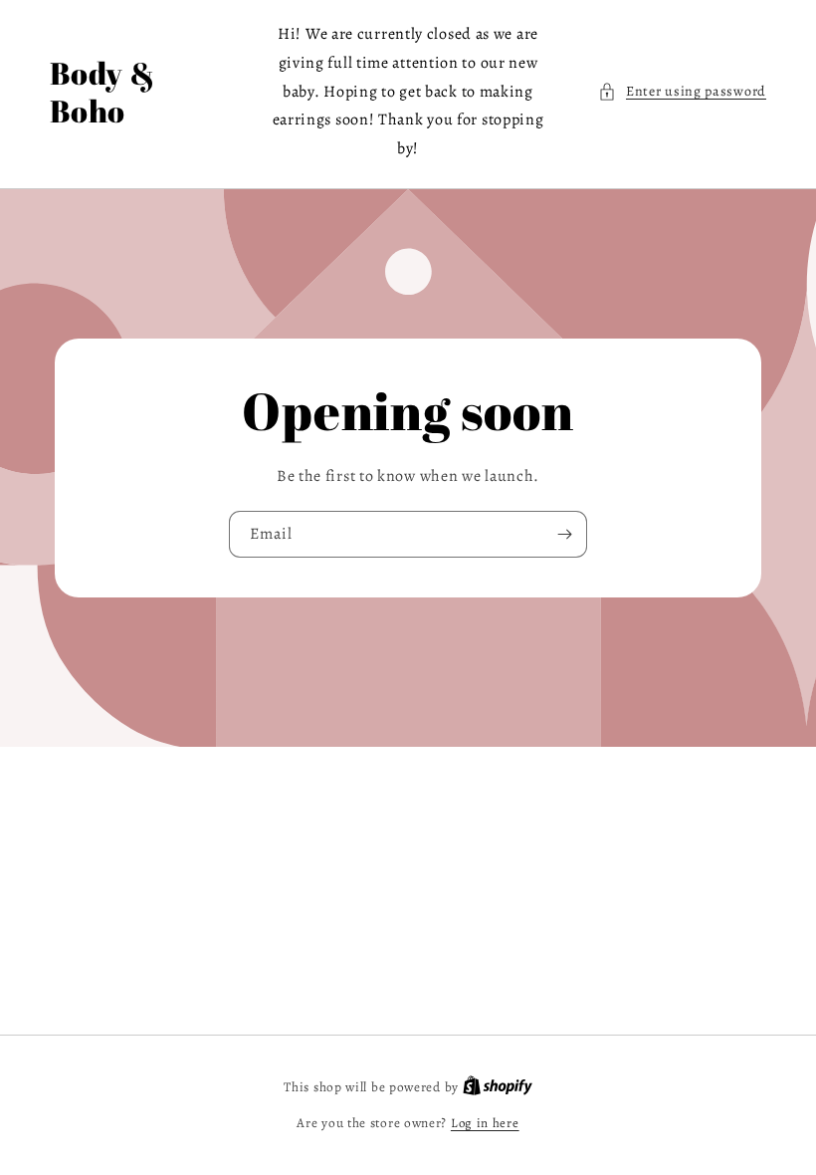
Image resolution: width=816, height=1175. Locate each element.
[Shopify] (497, 1086)
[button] (682, 91)
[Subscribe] (564, 534)
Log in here (485, 1122)
